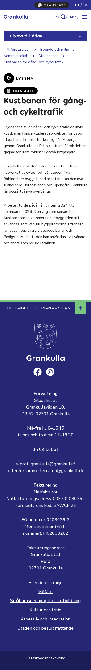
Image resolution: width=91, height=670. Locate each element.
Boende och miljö (54, 49)
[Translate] (51, 5)
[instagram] (50, 372)
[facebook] (37, 372)
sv (85, 5)
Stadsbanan (48, 55)
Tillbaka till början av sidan (38, 308)
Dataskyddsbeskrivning (45, 658)
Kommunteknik (16, 55)
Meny (74, 17)
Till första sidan (17, 49)
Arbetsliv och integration (45, 619)
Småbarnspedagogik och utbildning (45, 601)
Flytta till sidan (26, 36)
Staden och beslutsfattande (46, 628)
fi (77, 5)
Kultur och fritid (46, 610)
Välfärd (45, 592)
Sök (56, 17)
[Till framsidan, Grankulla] (16, 17)
